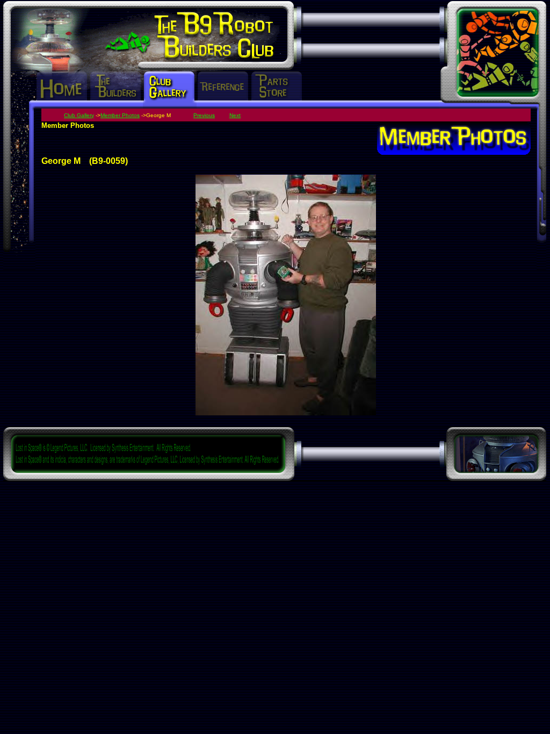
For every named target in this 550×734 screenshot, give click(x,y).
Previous (204, 115)
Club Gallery (79, 115)
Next (235, 115)
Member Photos (120, 115)
